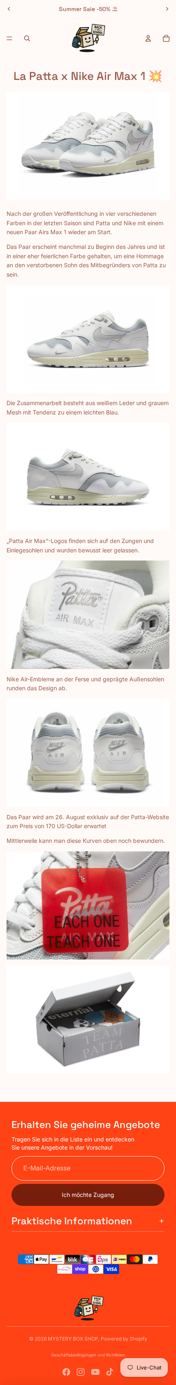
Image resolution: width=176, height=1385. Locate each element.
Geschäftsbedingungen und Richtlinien (88, 1354)
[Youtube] (95, 1372)
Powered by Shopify (124, 1339)
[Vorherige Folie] (9, 9)
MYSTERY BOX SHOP (73, 1339)
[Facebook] (66, 1372)
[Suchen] (27, 38)
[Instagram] (81, 1372)
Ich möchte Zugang (88, 1194)
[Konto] (148, 38)
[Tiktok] (110, 1372)
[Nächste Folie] (167, 9)
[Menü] (9, 38)
